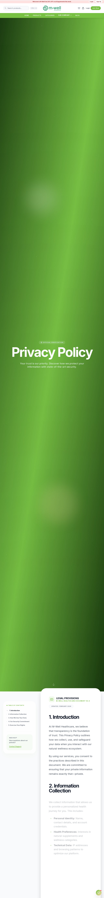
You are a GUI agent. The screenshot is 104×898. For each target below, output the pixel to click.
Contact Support (15, 746)
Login (91, 1)
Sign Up (98, 1)
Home (26, 15)
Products (37, 15)
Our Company (64, 15)
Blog (77, 15)
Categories (50, 15)
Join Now (95, 8)
